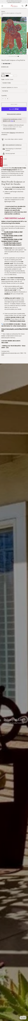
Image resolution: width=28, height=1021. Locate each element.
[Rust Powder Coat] (15, 76)
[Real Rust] (3, 76)
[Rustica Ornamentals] (14, 6)
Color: (6, 73)
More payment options (14, 114)
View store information (9, 128)
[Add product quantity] (7, 98)
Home (3, 11)
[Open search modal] (22, 5)
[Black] (7, 76)
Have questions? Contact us (13, 145)
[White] (11, 76)
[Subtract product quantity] (2, 98)
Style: (7, 79)
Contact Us (1, 162)
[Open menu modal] (2, 5)
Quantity (4, 95)
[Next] (25, 1)
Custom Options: (9, 87)
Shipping (12, 133)
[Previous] (2, 1)
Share (5, 159)
